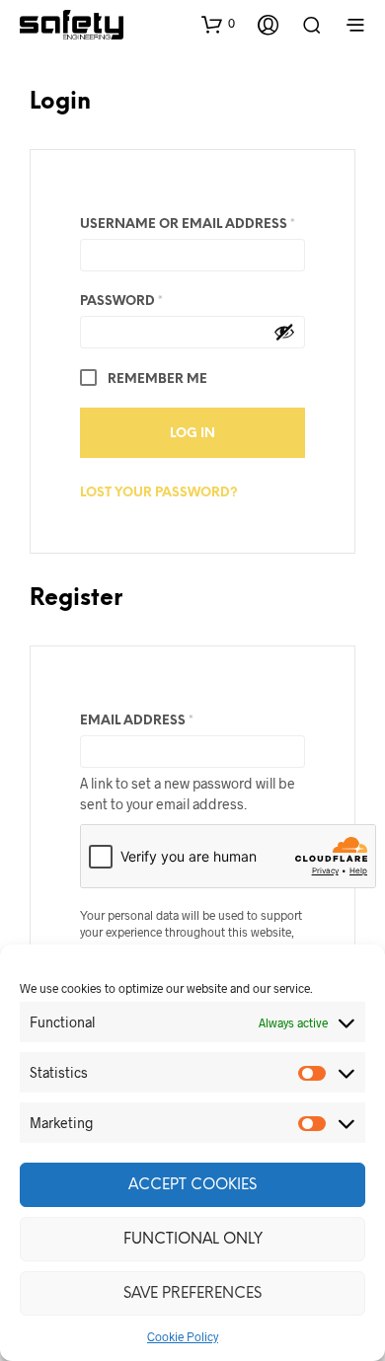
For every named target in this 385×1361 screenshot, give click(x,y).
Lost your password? (159, 493)
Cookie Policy (182, 1336)
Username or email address (192, 224)
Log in (192, 433)
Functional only (193, 1240)
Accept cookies (192, 1185)
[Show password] (284, 331)
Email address (170, 720)
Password (155, 301)
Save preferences (192, 1294)
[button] (218, 24)
